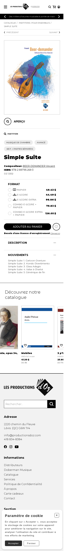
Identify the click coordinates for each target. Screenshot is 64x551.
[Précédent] (5, 16)
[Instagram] (10, 447)
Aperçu (19, 121)
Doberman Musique (18, 469)
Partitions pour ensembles (34, 23)
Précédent (12, 32)
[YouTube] (17, 446)
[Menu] (5, 7)
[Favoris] (56, 226)
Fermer (31, 543)
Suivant (53, 32)
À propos (10, 488)
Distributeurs (13, 465)
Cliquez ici (55, 233)
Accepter (13, 543)
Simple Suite (10, 26)
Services (9, 479)
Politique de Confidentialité (23, 484)
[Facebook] (5, 447)
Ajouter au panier (27, 226)
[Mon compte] (58, 7)
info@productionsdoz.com (22, 435)
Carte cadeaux (13, 493)
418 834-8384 (13, 439)
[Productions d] (32, 387)
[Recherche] (49, 7)
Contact (9, 498)
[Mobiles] (37, 334)
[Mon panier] (54, 7)
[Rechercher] (51, 404)
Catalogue (10, 23)
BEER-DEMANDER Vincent (39, 166)
